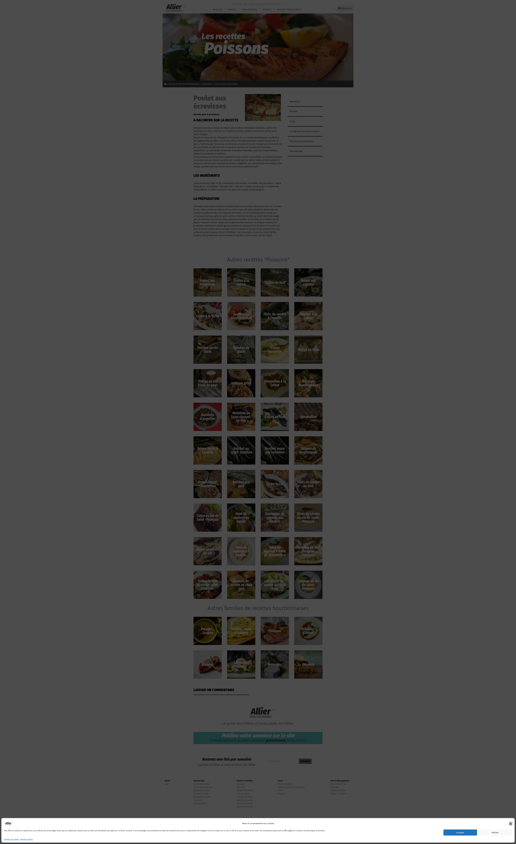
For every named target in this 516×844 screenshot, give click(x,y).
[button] (510, 823)
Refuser (495, 832)
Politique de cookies (11, 839)
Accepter (460, 832)
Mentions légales (26, 839)
